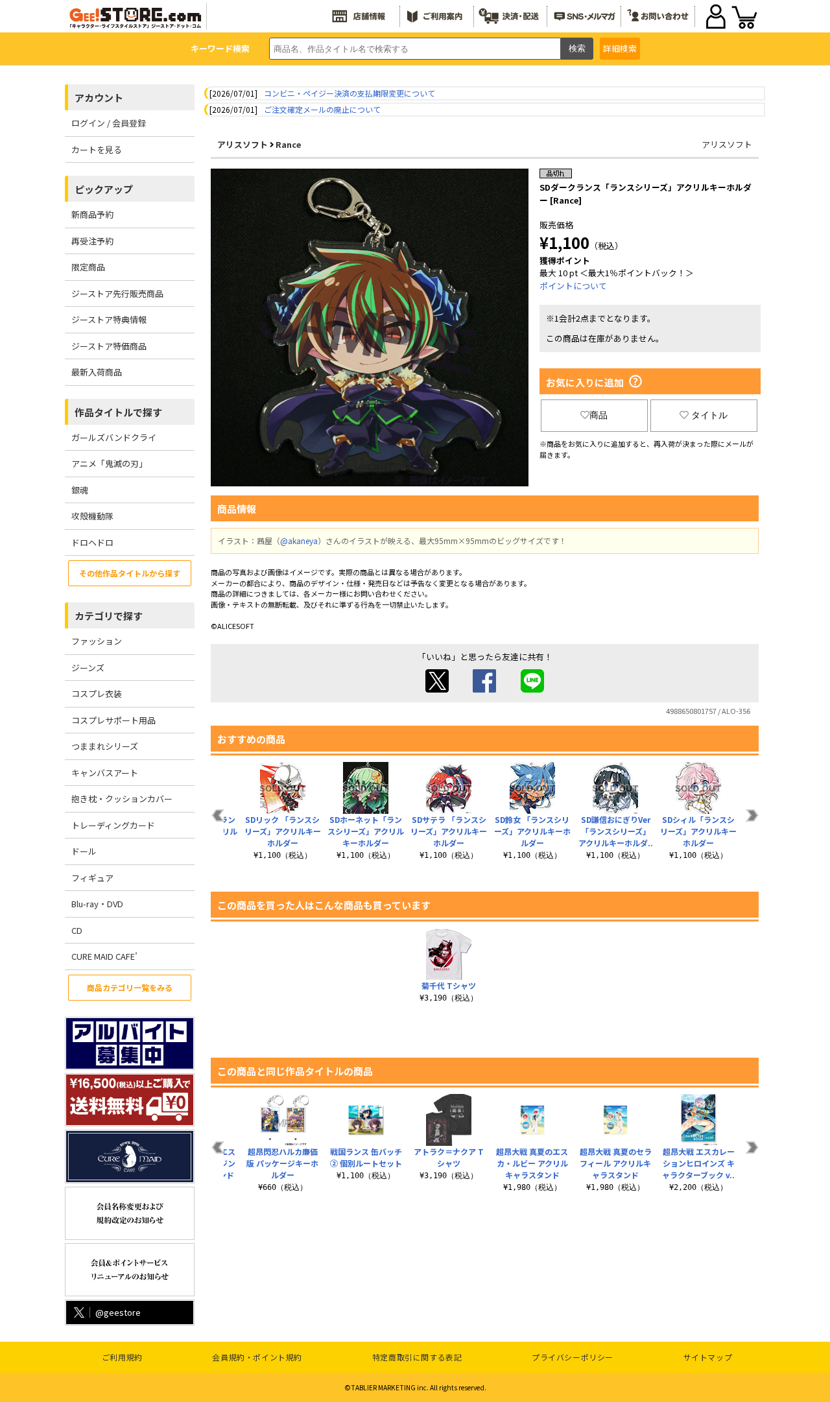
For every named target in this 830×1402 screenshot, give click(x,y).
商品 (598, 415)
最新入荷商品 (96, 372)
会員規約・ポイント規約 (257, 1356)
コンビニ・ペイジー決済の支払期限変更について (349, 93)
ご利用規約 (122, 1356)
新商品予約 (92, 214)
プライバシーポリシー (572, 1356)
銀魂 (79, 490)
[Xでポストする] (437, 689)
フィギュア (92, 878)
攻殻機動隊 (92, 516)
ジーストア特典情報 (109, 319)
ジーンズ (87, 667)
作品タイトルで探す (118, 412)
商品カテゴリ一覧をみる (129, 987)
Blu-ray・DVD (97, 903)
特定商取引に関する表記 (417, 1356)
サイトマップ (708, 1356)
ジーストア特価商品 (109, 346)
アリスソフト (242, 144)
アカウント (99, 97)
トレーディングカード (113, 825)
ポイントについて (573, 285)
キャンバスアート (104, 772)
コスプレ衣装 (96, 693)
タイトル (709, 415)
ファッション (96, 641)
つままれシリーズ (104, 746)
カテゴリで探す (109, 616)
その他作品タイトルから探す (129, 572)
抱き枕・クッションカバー (121, 798)
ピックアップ (104, 189)
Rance (288, 144)
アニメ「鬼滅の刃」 (109, 463)
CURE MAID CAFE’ (104, 956)
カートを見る (96, 149)
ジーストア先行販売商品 (117, 293)
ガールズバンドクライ (113, 437)
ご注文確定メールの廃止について (322, 109)
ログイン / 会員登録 (108, 123)
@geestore (118, 1312)
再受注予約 (92, 241)
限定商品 (88, 267)
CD (76, 930)
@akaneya (299, 540)
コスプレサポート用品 (113, 720)
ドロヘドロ (92, 542)
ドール (84, 851)
